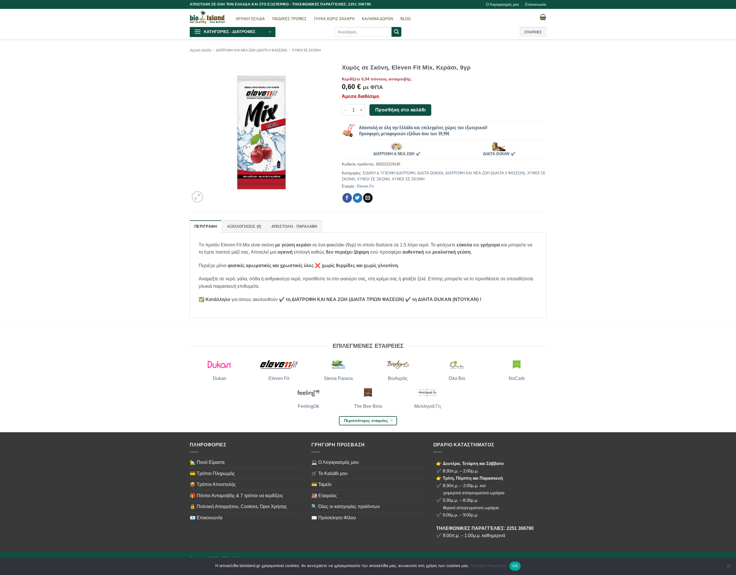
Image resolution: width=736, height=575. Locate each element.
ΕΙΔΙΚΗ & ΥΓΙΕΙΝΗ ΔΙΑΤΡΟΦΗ (389, 173)
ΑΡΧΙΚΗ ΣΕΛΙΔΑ (250, 19)
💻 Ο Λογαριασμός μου (335, 462)
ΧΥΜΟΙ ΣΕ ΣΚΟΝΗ (306, 50)
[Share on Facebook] (347, 198)
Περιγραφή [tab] (205, 226)
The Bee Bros (368, 406)
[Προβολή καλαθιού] (543, 17)
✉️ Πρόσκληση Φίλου (333, 517)
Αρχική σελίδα (200, 50)
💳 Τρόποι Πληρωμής (212, 473)
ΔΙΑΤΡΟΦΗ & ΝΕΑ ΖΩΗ (393, 154)
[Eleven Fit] (279, 364)
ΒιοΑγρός (398, 378)
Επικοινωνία (535, 4)
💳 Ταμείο (321, 484)
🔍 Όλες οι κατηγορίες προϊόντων (345, 506)
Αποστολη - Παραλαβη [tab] (294, 226)
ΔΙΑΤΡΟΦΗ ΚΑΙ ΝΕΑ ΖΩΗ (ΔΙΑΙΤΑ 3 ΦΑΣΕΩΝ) (251, 50)
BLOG (405, 19)
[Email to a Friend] (368, 198)
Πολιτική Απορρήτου (488, 565)
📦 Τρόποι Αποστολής (213, 484)
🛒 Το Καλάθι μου (329, 473)
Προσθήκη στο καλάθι (400, 109)
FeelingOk (308, 406)
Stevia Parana (338, 378)
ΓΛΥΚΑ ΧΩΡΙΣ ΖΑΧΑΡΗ (334, 19)
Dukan (219, 378)
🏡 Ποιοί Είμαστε (207, 462)
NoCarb (517, 378)
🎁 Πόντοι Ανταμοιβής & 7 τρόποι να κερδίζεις (236, 495)
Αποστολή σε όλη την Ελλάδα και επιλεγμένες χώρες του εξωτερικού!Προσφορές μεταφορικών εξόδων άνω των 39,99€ (423, 130)
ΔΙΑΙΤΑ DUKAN (496, 154)
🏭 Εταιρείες (324, 495)
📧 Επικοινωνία (206, 517)
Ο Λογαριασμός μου (502, 4)
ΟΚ (515, 566)
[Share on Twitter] (357, 198)
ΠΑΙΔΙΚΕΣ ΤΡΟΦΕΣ (289, 19)
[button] (232, 32)
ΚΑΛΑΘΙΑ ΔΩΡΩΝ (377, 19)
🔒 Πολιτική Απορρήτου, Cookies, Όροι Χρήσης (238, 506)
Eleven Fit (365, 186)
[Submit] (396, 32)
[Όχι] (728, 567)
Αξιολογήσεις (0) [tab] (244, 226)
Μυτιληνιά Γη (427, 406)
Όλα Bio (457, 378)
